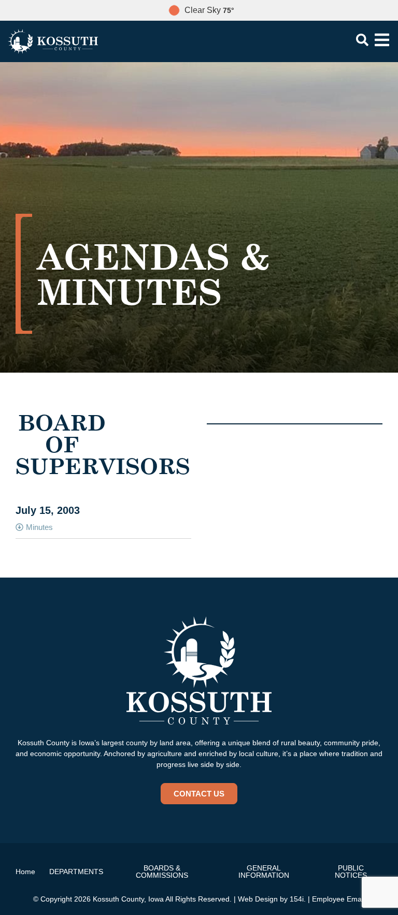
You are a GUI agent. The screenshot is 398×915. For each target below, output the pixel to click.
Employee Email (338, 899)
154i (297, 899)
